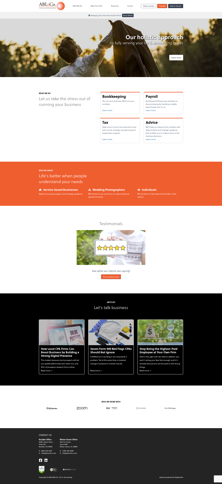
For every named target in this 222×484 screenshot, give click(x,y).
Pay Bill (162, 6)
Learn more (176, 57)
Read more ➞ (61, 370)
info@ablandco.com (48, 453)
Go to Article (128, 15)
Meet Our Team (96, 6)
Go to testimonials (111, 276)
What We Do (77, 6)
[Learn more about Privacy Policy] (69, 469)
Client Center (148, 6)
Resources (115, 6)
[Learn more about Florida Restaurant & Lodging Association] (53, 469)
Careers (130, 6)
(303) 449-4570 (46, 451)
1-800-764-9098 (67, 451)
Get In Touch (175, 6)
